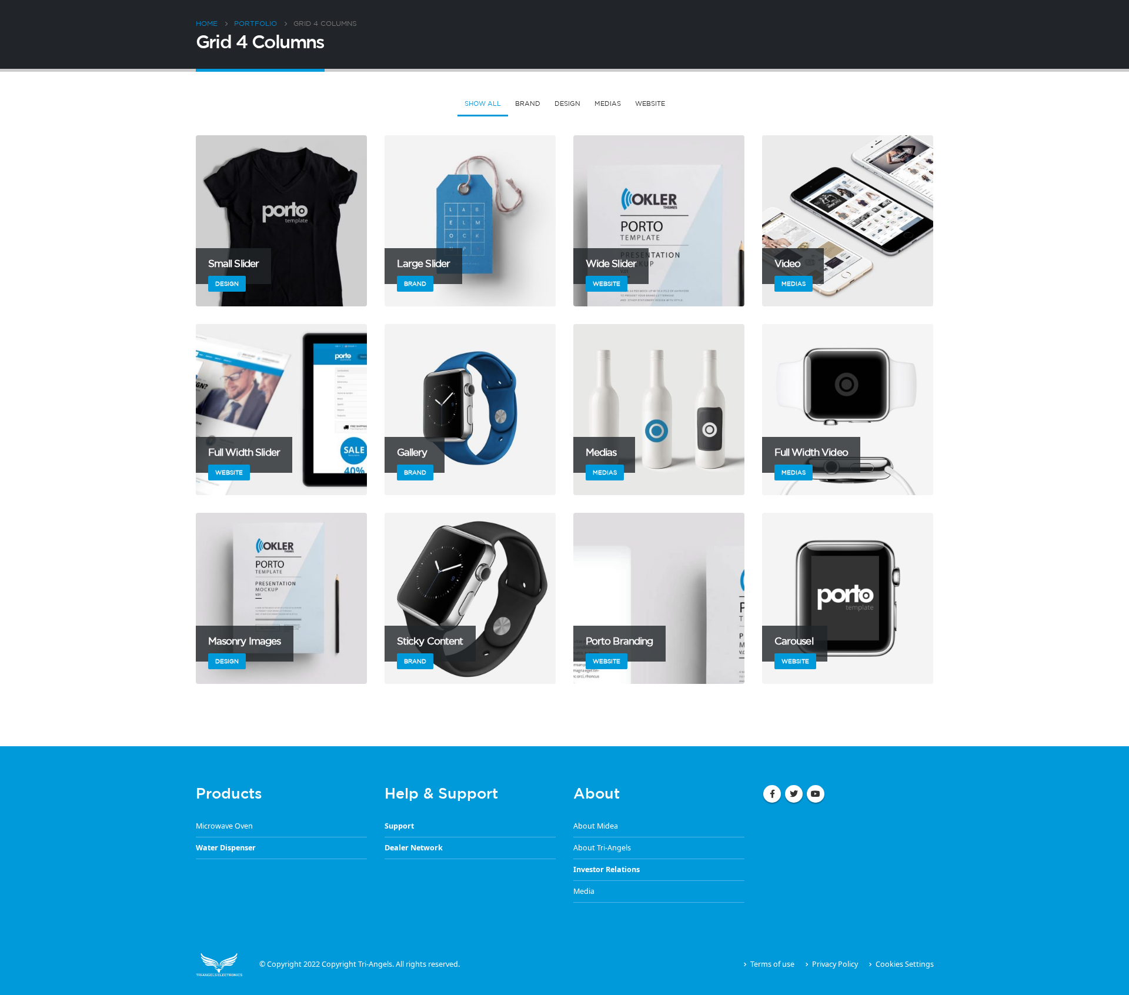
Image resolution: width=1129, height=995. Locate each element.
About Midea (595, 826)
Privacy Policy (835, 964)
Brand (527, 103)
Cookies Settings (905, 964)
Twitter (794, 794)
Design (567, 103)
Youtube (815, 794)
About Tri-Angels (602, 848)
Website (650, 103)
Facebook (772, 794)
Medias (607, 103)
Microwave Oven (224, 826)
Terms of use (772, 964)
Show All (483, 103)
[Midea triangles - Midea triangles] (219, 964)
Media (583, 891)
